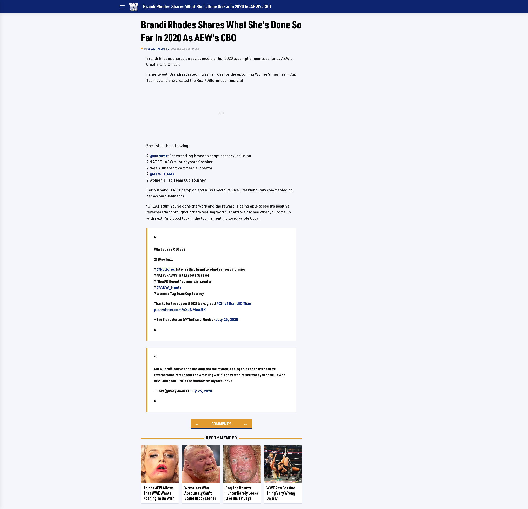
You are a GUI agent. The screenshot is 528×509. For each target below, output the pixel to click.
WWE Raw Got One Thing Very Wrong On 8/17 (280, 493)
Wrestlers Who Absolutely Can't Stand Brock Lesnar (200, 493)
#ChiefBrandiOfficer (234, 303)
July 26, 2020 (227, 319)
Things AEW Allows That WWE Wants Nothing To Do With (158, 493)
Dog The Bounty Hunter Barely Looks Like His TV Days (241, 493)
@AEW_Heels (161, 173)
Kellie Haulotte (158, 48)
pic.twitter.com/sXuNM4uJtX (180, 309)
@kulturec (158, 155)
